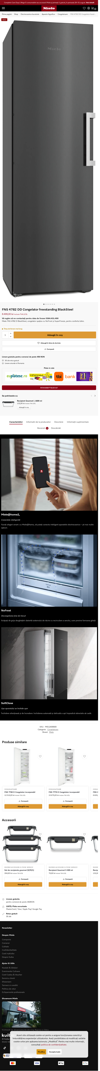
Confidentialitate (9, 950)
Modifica (41, 1052)
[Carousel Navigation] (92, 395)
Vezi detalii (90, 2)
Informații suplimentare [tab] (78, 422)
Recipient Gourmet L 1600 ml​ (29, 401)
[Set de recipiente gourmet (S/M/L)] (23, 844)
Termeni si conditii (10, 985)
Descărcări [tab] (56, 428)
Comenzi (6, 943)
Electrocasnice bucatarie (30, 14)
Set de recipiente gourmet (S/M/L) (19, 870)
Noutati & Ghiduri (10, 967)
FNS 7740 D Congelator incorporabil (19, 792)
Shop (16, 14)
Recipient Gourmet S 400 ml (61, 870)
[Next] (95, 395)
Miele (51, 732)
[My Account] (88, 8)
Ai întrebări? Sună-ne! (49, 388)
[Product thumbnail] (9, 404)
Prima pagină (7, 14)
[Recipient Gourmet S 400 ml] (67, 844)
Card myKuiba (8, 953)
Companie (6, 939)
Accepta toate (54, 1052)
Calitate (5, 946)
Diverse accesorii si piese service (18, 867)
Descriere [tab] (58, 422)
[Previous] (91, 395)
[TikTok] (4, 1048)
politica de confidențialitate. (54, 1044)
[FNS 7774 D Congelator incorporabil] (67, 766)
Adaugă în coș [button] (23, 806)
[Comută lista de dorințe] (40, 756)
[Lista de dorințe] (84, 8)
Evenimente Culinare (11, 971)
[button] (93, 8)
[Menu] (6, 8)
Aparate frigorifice (48, 14)
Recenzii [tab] (42, 428)
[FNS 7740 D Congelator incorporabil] (23, 766)
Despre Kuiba (8, 957)
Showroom (6, 981)
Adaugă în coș (55, 335)
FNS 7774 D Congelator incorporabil (64, 792)
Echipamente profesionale (13, 992)
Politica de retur (9, 988)
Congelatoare (63, 14)
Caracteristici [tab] (16, 422)
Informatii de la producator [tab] (38, 422)
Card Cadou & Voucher (12, 974)
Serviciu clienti (8, 978)
